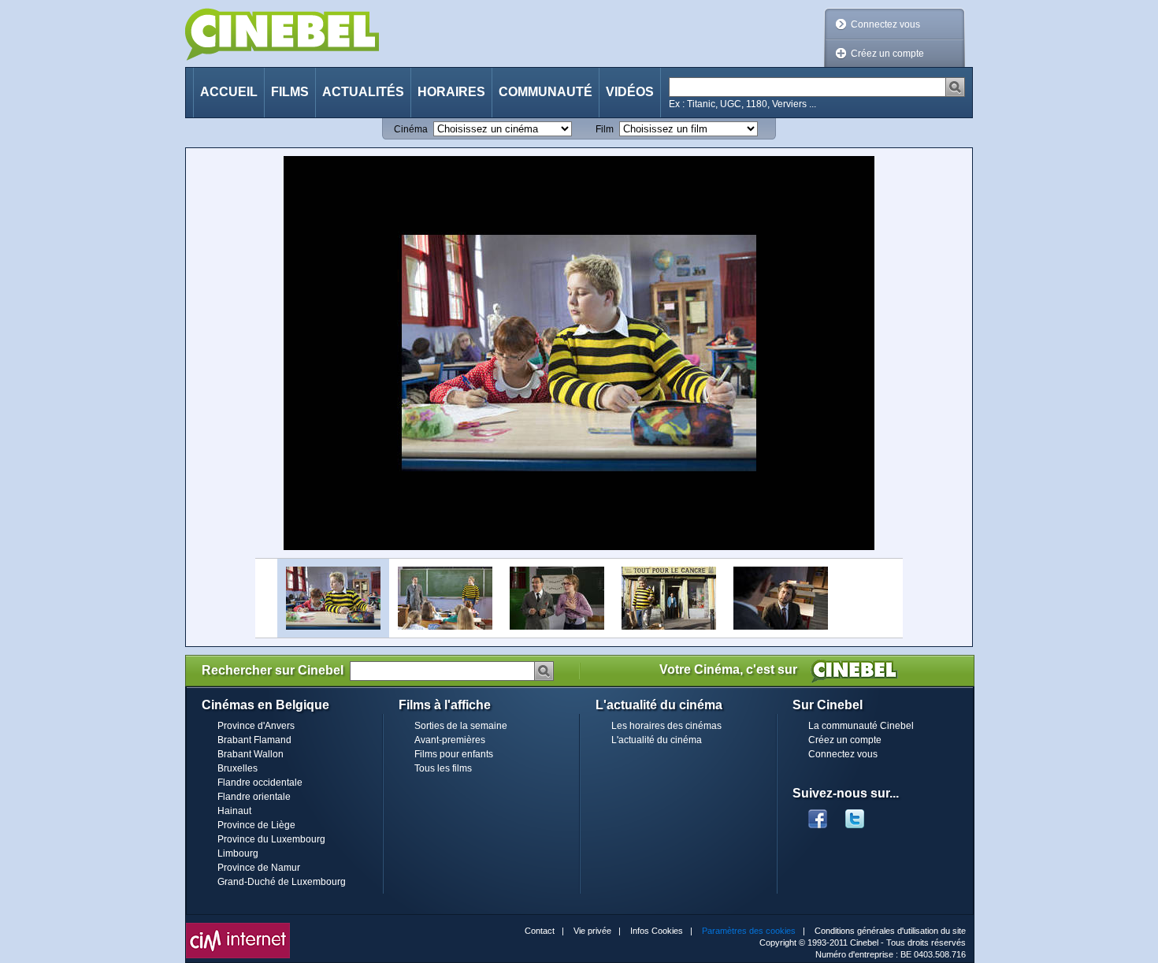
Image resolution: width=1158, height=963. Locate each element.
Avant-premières (449, 739)
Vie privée (592, 930)
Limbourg (237, 853)
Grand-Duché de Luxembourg (281, 881)
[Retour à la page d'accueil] (282, 34)
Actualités (363, 92)
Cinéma (411, 129)
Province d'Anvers (256, 725)
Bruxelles (237, 768)
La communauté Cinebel (861, 725)
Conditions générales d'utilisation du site (890, 930)
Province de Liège (256, 825)
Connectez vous (885, 24)
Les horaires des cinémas (666, 725)
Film (605, 129)
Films (290, 92)
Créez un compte (887, 53)
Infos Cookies (656, 930)
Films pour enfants (453, 754)
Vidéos (630, 92)
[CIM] (238, 926)
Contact (540, 930)
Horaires (451, 92)
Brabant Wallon (250, 754)
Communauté (545, 92)
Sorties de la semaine (460, 725)
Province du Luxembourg (271, 839)
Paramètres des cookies (749, 930)
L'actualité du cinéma (656, 739)
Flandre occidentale (259, 782)
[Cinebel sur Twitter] (862, 814)
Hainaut (234, 810)
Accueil (229, 92)
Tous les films (443, 768)
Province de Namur (258, 867)
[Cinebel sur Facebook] (817, 814)
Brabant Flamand (254, 739)
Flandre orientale (254, 796)
